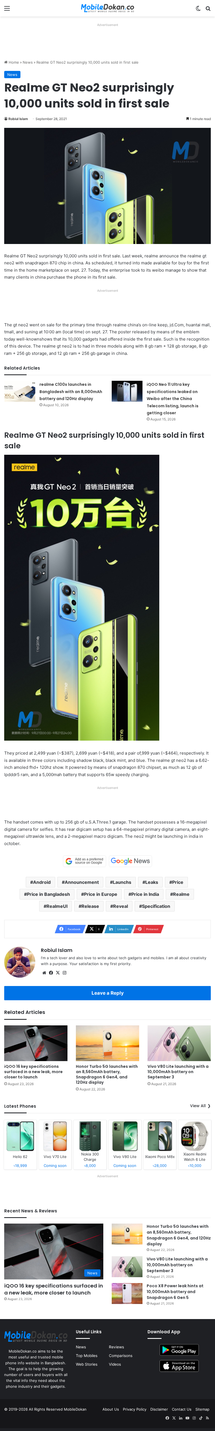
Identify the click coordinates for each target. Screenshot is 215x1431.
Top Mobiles (86, 1355)
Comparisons (120, 1355)
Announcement (82, 882)
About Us (110, 1409)
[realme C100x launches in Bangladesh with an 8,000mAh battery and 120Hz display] (19, 391)
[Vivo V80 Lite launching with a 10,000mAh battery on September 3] (179, 1043)
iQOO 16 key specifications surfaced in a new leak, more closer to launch (33, 1072)
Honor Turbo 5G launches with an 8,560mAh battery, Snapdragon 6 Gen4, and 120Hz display (107, 1074)
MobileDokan (75, 1409)
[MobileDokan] (107, 8)
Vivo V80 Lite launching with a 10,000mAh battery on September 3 (178, 1072)
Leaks (151, 882)
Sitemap (202, 1409)
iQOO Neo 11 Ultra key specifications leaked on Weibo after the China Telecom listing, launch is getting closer (172, 399)
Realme (181, 894)
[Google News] (130, 861)
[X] (57, 973)
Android (42, 882)
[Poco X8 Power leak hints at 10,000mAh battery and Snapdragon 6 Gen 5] (127, 1293)
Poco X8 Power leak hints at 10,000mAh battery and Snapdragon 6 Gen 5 (175, 1291)
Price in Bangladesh (48, 894)
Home (13, 62)
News (28, 62)
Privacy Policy (134, 1409)
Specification (156, 906)
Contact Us (181, 1409)
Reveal (120, 906)
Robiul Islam (18, 119)
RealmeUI (56, 906)
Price (177, 882)
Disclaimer (159, 1409)
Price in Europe (100, 894)
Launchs (122, 882)
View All (198, 1106)
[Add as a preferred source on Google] (84, 861)
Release (90, 906)
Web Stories (86, 1364)
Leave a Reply (108, 993)
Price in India (145, 894)
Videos (115, 1364)
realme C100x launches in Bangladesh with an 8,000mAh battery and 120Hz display (70, 391)
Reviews (116, 1347)
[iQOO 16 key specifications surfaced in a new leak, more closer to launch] (35, 1043)
